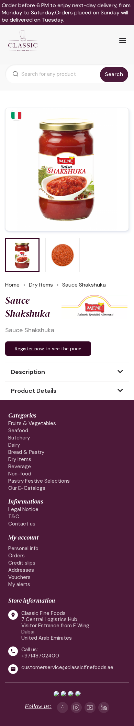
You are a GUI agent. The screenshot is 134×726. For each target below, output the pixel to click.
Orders (16, 555)
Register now (29, 349)
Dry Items (19, 459)
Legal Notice (23, 509)
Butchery (19, 437)
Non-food (19, 473)
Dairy (14, 444)
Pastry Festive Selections (39, 480)
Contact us (21, 523)
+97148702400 (40, 655)
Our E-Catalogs (26, 488)
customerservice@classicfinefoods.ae (67, 667)
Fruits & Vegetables (32, 423)
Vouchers (19, 577)
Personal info (23, 548)
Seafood (18, 430)
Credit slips (21, 562)
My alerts (19, 584)
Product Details (33, 391)
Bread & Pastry (26, 452)
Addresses (21, 570)
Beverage (19, 466)
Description (28, 372)
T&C (13, 516)
